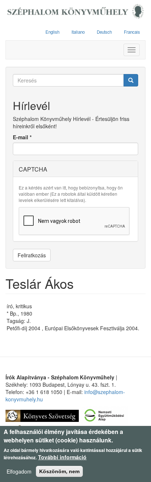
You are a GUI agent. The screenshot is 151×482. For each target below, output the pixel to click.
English (52, 32)
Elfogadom (19, 471)
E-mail (22, 137)
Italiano (78, 32)
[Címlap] (75, 12)
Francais (132, 32)
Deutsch (104, 32)
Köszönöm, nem (59, 471)
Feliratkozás (32, 255)
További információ (62, 457)
